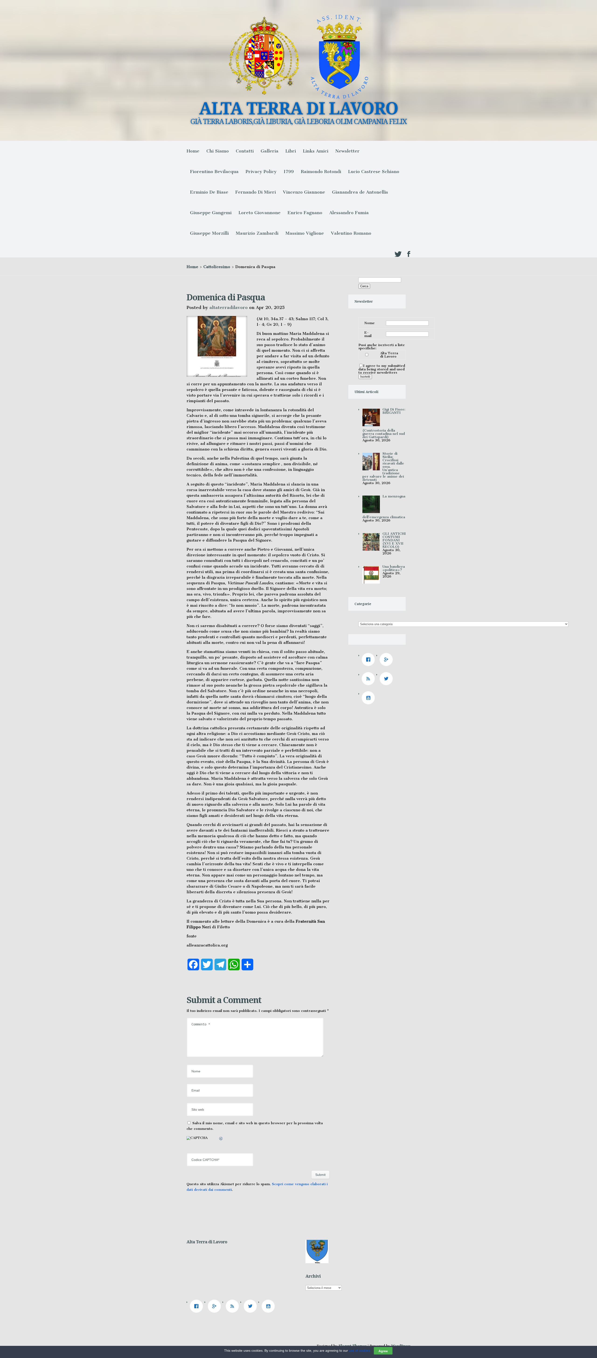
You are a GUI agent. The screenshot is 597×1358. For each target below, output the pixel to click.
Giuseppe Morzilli (209, 233)
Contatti (245, 151)
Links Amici (315, 151)
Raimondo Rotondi (321, 171)
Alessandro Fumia (349, 212)
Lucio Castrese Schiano (373, 171)
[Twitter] (387, 678)
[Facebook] (369, 659)
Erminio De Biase (209, 192)
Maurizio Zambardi (257, 233)
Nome (369, 323)
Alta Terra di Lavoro (389, 354)
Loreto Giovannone (260, 212)
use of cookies (359, 1350)
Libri (290, 151)
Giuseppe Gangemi (211, 212)
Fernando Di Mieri (255, 192)
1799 (289, 171)
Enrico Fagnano (305, 212)
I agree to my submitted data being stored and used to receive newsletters (381, 369)
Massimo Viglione (304, 233)
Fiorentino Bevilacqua (214, 171)
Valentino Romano (351, 233)
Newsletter (347, 151)
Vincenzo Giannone (304, 192)
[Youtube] (369, 698)
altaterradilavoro (228, 307)
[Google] (387, 659)
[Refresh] (221, 1139)
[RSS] (369, 678)
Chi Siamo (217, 151)
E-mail (367, 334)
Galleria (269, 151)
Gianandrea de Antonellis (360, 192)
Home (193, 151)
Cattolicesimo (216, 266)
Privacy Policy (261, 171)
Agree (383, 1351)
